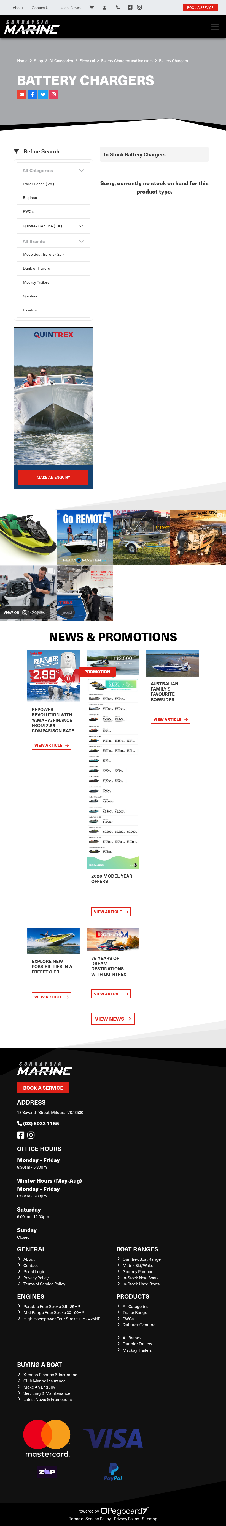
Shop (38, 61)
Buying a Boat (39, 1364)
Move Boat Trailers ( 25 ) (43, 254)
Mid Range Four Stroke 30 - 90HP (53, 1312)
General (31, 1248)
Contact (30, 1265)
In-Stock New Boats (140, 1278)
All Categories (61, 61)
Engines (30, 197)
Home (22, 61)
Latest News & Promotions (47, 1399)
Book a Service (43, 1087)
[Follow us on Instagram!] (32, 1136)
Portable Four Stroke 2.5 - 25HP (51, 1306)
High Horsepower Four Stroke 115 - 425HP (61, 1319)
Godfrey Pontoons (139, 1271)
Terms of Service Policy (44, 1284)
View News (109, 1018)
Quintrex (30, 296)
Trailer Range (135, 1312)
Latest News (70, 7)
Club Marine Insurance (44, 1381)
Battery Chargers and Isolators (127, 61)
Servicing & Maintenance (46, 1393)
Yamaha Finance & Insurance (50, 1375)
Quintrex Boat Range (142, 1259)
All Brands (34, 241)
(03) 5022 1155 (41, 1123)
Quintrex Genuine (139, 1325)
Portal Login (34, 1271)
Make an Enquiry (53, 477)
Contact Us (41, 7)
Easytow (30, 310)
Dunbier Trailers (36, 268)
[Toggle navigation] (215, 27)
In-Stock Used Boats (141, 1284)
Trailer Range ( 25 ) (38, 184)
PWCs (28, 211)
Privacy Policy (36, 1278)
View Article (48, 745)
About (18, 7)
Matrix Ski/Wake (138, 1265)
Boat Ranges (137, 1248)
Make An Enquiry (39, 1387)
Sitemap (149, 1519)
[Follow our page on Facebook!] (130, 7)
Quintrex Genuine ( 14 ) (42, 226)
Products (132, 1296)
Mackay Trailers (36, 282)
